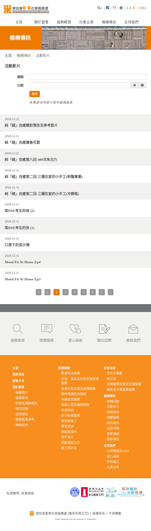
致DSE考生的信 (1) (19, 228)
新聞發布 (113, 412)
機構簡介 (22, 392)
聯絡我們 (133, 340)
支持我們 (131, 22)
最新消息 (18, 374)
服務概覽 (64, 22)
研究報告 (113, 423)
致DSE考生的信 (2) (19, 211)
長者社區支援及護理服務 (78, 388)
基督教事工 (69, 421)
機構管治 (22, 397)
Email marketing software (65, 519)
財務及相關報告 (27, 403)
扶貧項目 (67, 410)
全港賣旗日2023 (118, 451)
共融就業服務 (70, 399)
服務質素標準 (25, 419)
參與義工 (113, 461)
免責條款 (27, 493)
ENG (143, 8)
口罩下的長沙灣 (17, 245)
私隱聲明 (13, 493)
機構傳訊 (109, 22)
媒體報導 (47, 340)
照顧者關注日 (70, 442)
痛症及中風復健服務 (121, 389)
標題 (20, 77)
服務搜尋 (18, 340)
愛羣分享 (18, 380)
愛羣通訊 (113, 433)
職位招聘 (104, 340)
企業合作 (113, 467)
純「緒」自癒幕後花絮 (22, 142)
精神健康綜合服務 (73, 394)
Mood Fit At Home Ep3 (23, 279)
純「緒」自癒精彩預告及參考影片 (31, 125)
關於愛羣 (41, 22)
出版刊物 (113, 428)
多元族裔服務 (70, 415)
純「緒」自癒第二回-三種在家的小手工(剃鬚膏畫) (44, 177)
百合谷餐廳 (114, 373)
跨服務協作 (69, 431)
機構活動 (113, 401)
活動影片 (113, 406)
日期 (20, 85)
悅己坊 (111, 378)
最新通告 (113, 439)
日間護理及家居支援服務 (124, 384)
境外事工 (67, 437)
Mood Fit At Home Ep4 (23, 262)
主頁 (19, 22)
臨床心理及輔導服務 (75, 404)
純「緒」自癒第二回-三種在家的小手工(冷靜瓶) (42, 194)
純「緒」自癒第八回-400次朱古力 (31, 160)
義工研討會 (69, 448)
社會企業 (86, 22)
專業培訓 (67, 426)
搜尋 (34, 93)
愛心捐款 (75, 340)
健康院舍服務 (70, 373)
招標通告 (22, 414)
